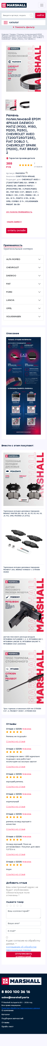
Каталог (14, 22)
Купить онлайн (17, 230)
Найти (40, 15)
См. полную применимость (19, 212)
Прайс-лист (8, 1027)
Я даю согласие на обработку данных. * (23, 942)
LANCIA (10, 300)
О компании (7, 1010)
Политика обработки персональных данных (21, 1008)
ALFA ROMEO (13, 259)
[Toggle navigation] (41, 5)
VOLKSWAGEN (13, 316)
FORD (9, 292)
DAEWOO (11, 275)
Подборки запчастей (12, 1019)
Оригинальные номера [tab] (18, 248)
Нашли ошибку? (14, 222)
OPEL (9, 308)
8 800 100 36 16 (16, 992)
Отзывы (5, 1023)
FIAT (8, 284)
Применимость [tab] (13, 245)
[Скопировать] (27, 173)
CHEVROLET (12, 267)
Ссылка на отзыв (15, 741)
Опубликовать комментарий (23, 955)
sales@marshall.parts (15, 997)
